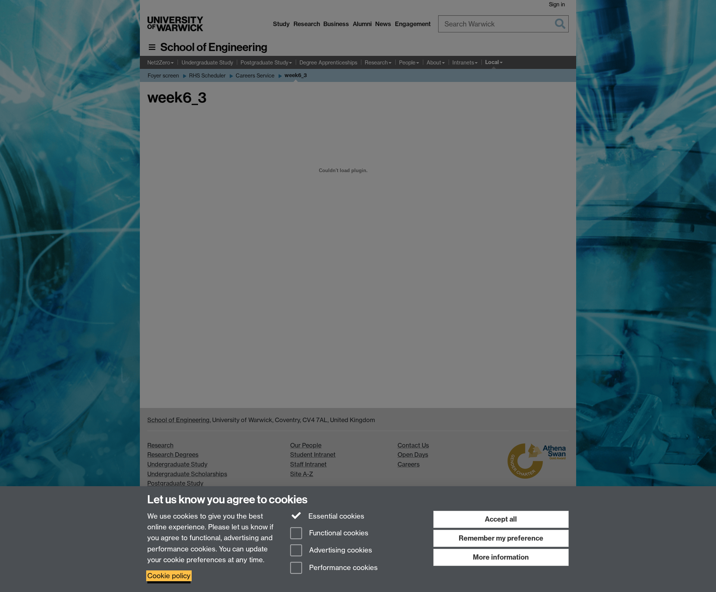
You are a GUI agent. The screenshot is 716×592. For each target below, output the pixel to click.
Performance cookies (342, 568)
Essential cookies (335, 516)
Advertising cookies (339, 550)
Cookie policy (169, 576)
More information (501, 557)
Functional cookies (337, 533)
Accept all (501, 519)
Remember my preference (501, 538)
